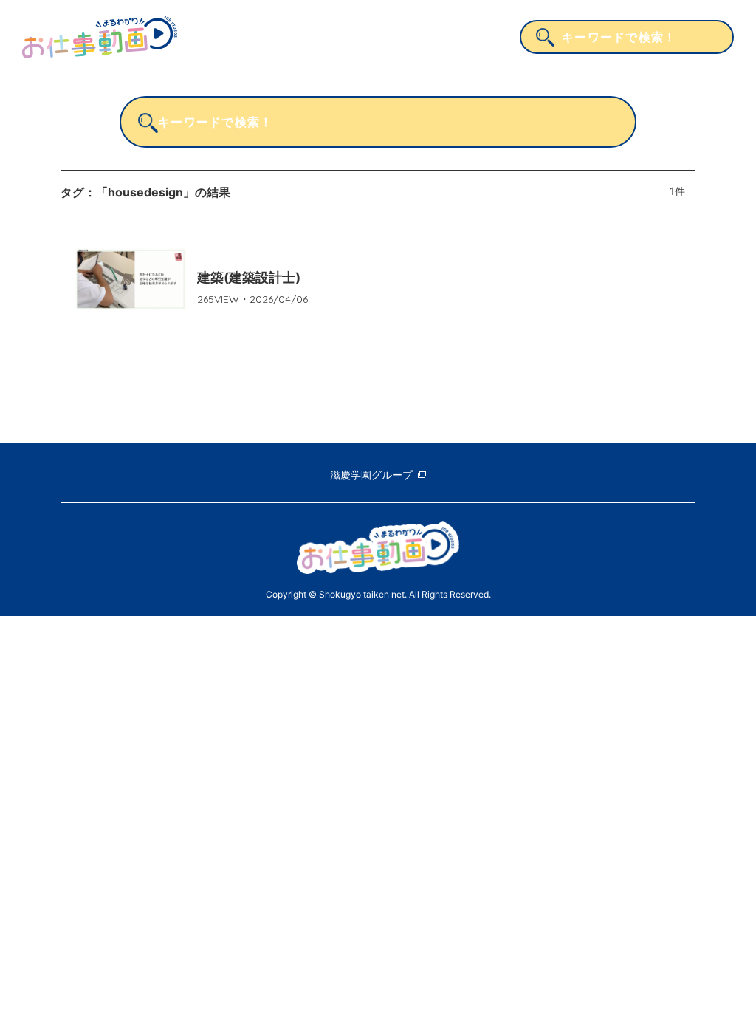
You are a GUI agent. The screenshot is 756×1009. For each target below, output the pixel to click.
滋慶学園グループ (371, 474)
